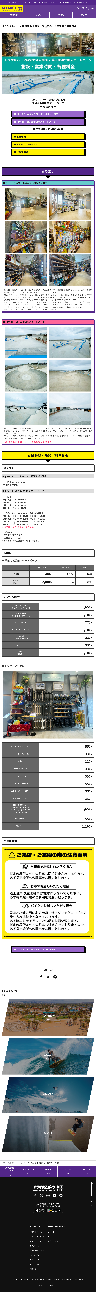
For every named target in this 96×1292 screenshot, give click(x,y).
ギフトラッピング (36, 1241)
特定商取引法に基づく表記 (41, 1279)
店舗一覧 (51, 1232)
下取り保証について (37, 1250)
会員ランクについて (37, 1237)
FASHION (14, 15)
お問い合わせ (34, 1269)
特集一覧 (11, 1163)
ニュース (51, 1237)
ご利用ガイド (34, 1255)
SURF (38, 15)
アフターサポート (36, 1246)
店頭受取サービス (36, 1232)
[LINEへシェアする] (55, 977)
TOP (3, 1163)
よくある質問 (34, 1264)
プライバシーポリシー (20, 1279)
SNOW (61, 15)
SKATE (84, 15)
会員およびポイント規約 (63, 1279)
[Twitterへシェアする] (48, 977)
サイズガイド (34, 1260)
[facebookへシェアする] (41, 977)
